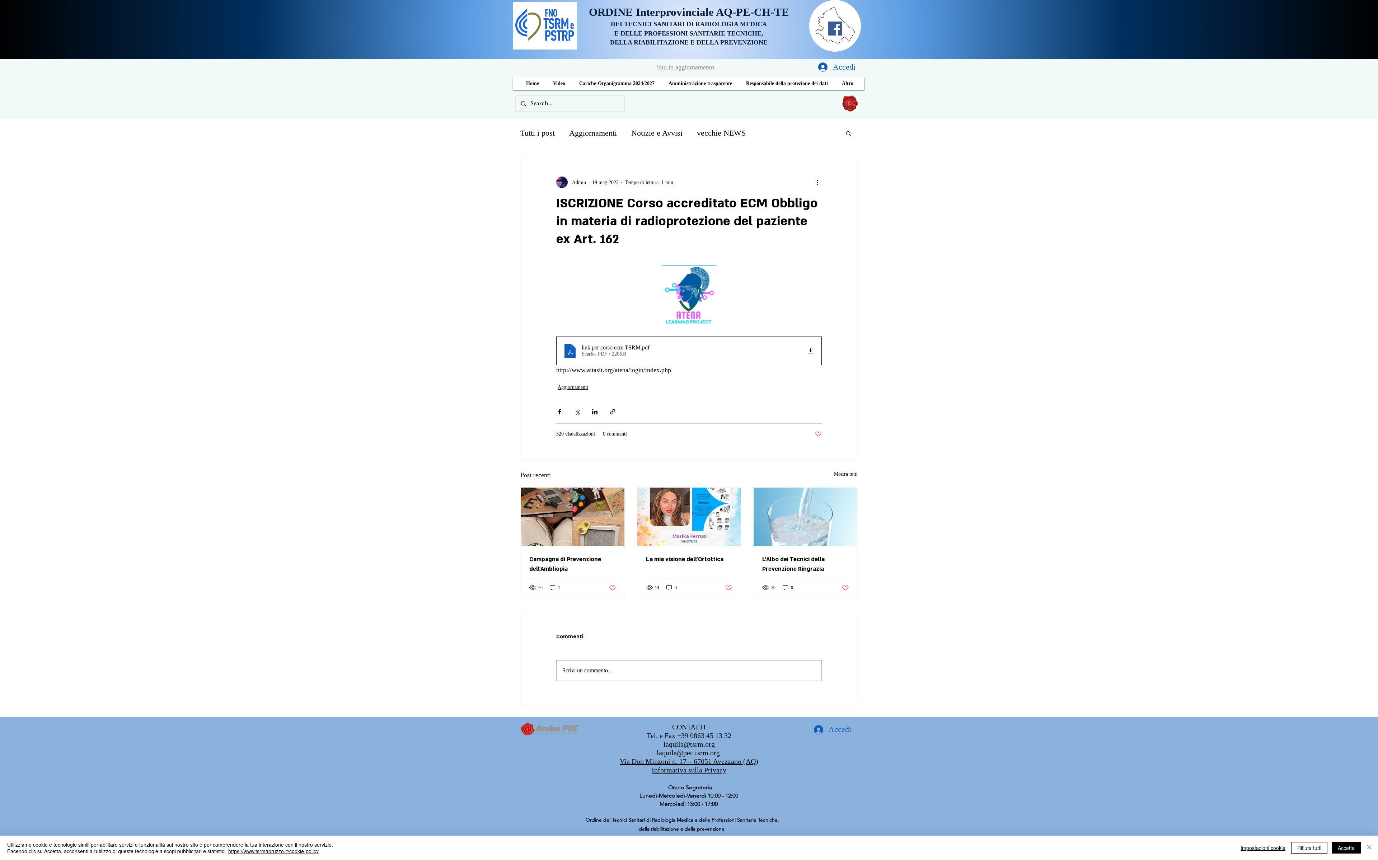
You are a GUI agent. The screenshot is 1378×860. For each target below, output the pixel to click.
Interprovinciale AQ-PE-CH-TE (712, 12)
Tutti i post (537, 132)
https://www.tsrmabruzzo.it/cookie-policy (273, 851)
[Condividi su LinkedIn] (594, 411)
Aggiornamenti (593, 132)
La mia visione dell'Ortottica (684, 559)
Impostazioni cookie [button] (1263, 847)
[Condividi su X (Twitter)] (577, 411)
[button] (848, 133)
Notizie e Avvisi (657, 132)
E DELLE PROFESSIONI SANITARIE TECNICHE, (688, 33)
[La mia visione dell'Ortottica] (689, 517)
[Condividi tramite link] (612, 411)
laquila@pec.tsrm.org (688, 753)
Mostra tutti (846, 474)
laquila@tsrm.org (689, 744)
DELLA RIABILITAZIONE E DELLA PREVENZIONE (689, 42)
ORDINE (612, 12)
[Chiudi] (1369, 847)
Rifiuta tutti (1309, 847)
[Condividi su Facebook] (559, 411)
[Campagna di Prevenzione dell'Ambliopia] (572, 517)
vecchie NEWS (721, 132)
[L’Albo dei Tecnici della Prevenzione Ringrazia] (805, 517)
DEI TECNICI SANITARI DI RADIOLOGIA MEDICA (689, 24)
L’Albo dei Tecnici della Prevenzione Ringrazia (793, 564)
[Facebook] (835, 29)
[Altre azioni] (817, 182)
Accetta (1346, 847)
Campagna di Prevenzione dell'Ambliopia (565, 564)
